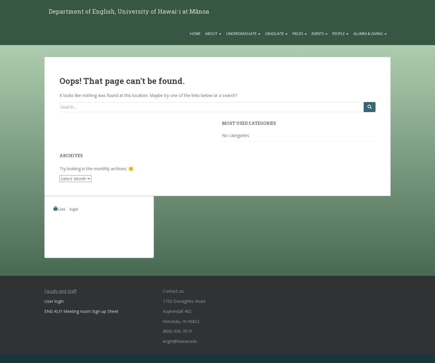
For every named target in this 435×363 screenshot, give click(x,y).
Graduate (275, 33)
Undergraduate (241, 33)
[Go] (370, 107)
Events (318, 33)
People (339, 33)
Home (195, 33)
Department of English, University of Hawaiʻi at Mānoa (129, 11)
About (211, 33)
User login (68, 208)
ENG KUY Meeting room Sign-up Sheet (81, 311)
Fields (298, 33)
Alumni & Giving (368, 33)
